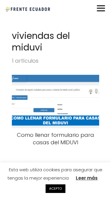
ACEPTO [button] (55, 188)
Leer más (87, 178)
